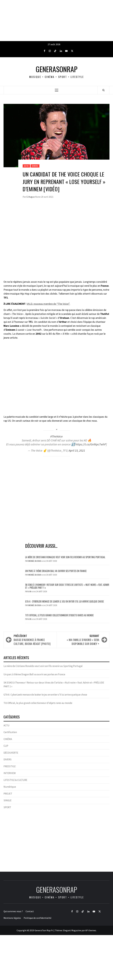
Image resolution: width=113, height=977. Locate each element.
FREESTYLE (10, 766)
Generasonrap (56, 69)
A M (29, 591)
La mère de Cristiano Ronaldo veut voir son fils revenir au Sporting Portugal (65, 557)
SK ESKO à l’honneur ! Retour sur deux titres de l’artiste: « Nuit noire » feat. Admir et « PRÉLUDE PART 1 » (67, 586)
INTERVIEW (10, 773)
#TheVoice (56, 436)
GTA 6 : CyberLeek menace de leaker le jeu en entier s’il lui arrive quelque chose (64, 601)
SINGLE (7, 800)
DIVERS (35, 166)
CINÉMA (8, 739)
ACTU (26, 166)
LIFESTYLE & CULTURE (15, 780)
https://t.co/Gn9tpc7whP (90, 444)
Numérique (10, 786)
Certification (10, 732)
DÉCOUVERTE (11, 752)
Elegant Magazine (72, 930)
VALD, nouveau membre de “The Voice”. (48, 303)
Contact (30, 911)
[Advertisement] (56, 20)
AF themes (90, 930)
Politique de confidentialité (37, 917)
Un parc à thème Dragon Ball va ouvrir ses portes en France (56, 571)
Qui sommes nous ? (13, 911)
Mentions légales (12, 917)
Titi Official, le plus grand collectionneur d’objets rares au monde (59, 615)
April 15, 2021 (77, 450)
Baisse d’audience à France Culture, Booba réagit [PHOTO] (32, 640)
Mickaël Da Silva (34, 561)
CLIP (6, 745)
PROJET (8, 793)
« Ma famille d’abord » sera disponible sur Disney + (83, 640)
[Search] (103, 90)
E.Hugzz (30, 196)
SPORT (7, 807)
